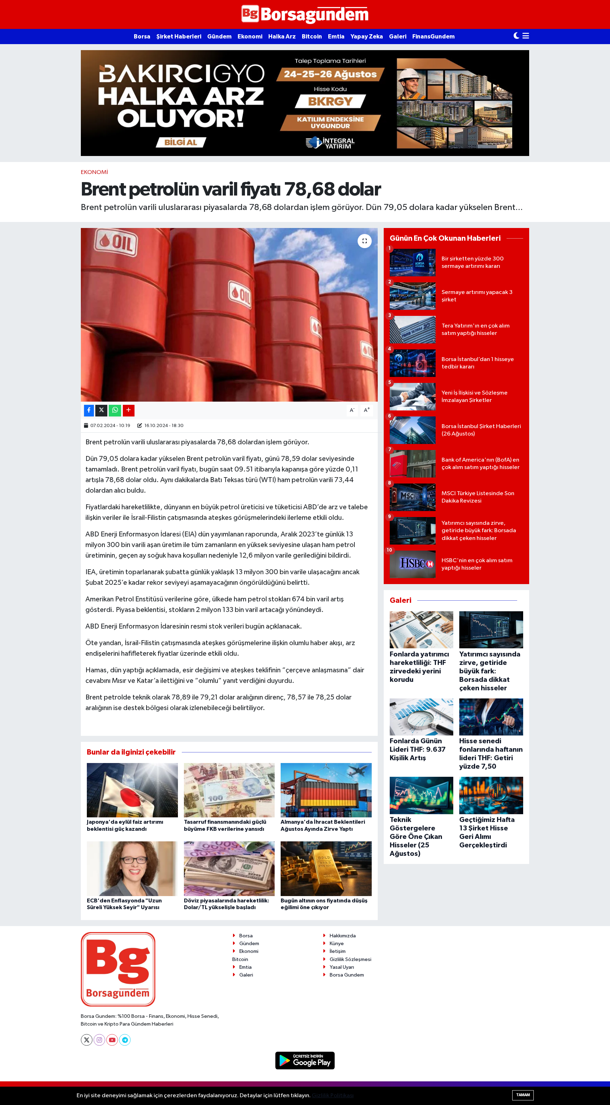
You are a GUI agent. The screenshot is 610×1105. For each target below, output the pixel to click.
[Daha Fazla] (128, 410)
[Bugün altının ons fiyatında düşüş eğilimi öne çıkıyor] (326, 869)
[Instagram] (99, 1040)
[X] (86, 1040)
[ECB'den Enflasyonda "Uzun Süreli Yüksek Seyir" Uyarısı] (132, 869)
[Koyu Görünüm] (516, 37)
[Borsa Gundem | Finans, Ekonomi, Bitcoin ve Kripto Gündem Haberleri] (305, 14)
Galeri (397, 37)
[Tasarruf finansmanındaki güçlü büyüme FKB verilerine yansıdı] (229, 790)
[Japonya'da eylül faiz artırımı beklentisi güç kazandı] (132, 790)
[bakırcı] (305, 103)
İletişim (338, 951)
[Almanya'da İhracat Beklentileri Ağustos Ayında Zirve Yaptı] (326, 790)
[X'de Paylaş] (101, 410)
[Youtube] (112, 1040)
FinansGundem (433, 37)
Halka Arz (282, 37)
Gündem (219, 37)
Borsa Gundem (347, 975)
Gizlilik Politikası (333, 1096)
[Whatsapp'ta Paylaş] (115, 410)
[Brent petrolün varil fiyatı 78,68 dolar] (229, 315)
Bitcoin (312, 37)
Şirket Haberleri (178, 37)
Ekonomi (250, 37)
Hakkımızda (343, 935)
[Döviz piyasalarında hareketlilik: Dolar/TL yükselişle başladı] (229, 869)
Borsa (142, 37)
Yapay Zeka (367, 37)
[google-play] (305, 1060)
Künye (337, 943)
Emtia (336, 37)
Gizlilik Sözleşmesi (350, 959)
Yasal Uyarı (342, 967)
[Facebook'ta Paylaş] (89, 410)
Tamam (523, 1095)
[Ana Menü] (525, 36)
